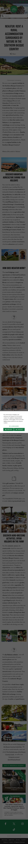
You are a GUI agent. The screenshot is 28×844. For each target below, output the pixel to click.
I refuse (9, 429)
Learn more (15, 426)
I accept (20, 429)
